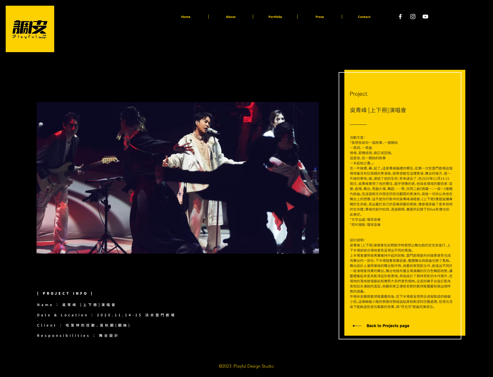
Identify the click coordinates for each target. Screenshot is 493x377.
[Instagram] (412, 16)
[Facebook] (400, 16)
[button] (249, 178)
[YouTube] (425, 16)
